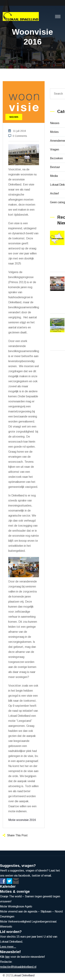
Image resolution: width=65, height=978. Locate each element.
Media (54, 175)
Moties (54, 131)
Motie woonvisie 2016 (22, 819)
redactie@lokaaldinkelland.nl (18, 966)
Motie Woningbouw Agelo (16, 906)
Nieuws (54, 123)
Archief (54, 193)
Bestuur (55, 167)
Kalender (8, 886)
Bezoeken (56, 158)
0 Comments (20, 135)
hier (7, 956)
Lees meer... (8, 946)
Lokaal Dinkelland (23, 975)
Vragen (54, 149)
